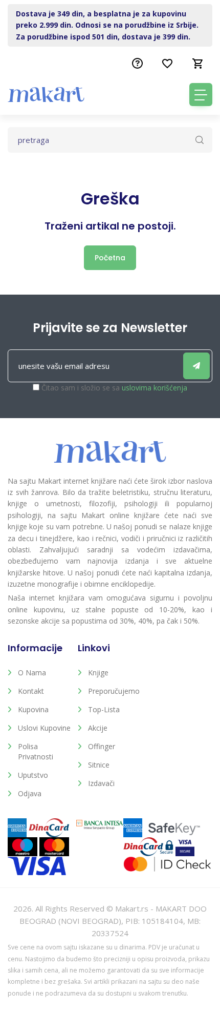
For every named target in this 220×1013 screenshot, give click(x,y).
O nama (32, 672)
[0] (198, 63)
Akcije (97, 728)
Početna (110, 258)
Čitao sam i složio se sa (114, 387)
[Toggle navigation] (200, 94)
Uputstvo (33, 775)
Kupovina (33, 709)
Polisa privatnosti (35, 751)
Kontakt (31, 691)
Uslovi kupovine (44, 728)
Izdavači (101, 783)
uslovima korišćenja (154, 387)
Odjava (29, 793)
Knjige (98, 672)
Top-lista (104, 709)
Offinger (101, 746)
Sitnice (98, 765)
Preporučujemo (114, 691)
